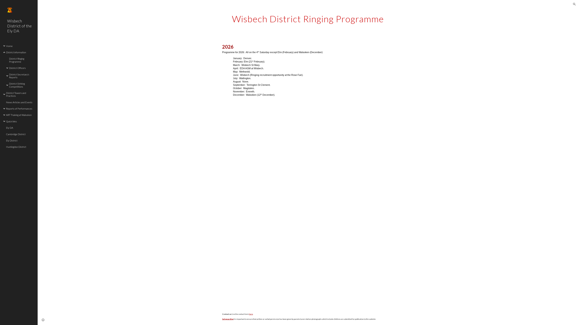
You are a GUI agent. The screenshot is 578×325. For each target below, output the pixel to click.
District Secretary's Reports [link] (19, 76)
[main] (308, 19)
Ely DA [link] (9, 127)
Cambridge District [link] (16, 134)
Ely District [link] (11, 140)
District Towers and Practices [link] (16, 94)
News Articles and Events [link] (19, 102)
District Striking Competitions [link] (17, 85)
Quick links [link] (11, 121)
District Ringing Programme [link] (16, 60)
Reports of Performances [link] (19, 108)
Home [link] (9, 46)
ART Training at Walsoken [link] (19, 114)
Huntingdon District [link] (16, 146)
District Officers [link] (17, 68)
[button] (574, 4)
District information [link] (16, 52)
